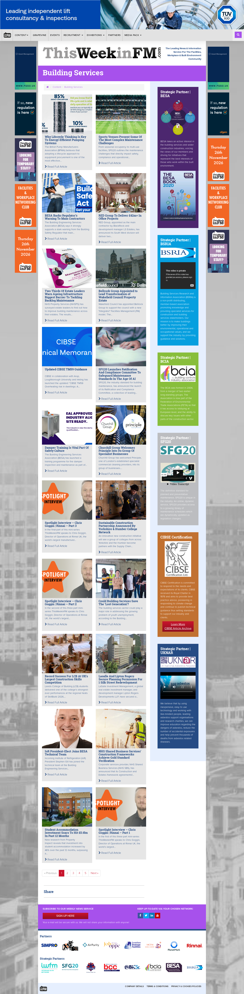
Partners (114, 35)
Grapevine (39, 35)
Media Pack (132, 35)
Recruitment (72, 35)
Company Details (134, 986)
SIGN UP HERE (65, 916)
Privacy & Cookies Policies (186, 986)
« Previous (50, 873)
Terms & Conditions (157, 986)
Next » (94, 873)
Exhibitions (95, 35)
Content (20, 35)
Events (55, 35)
